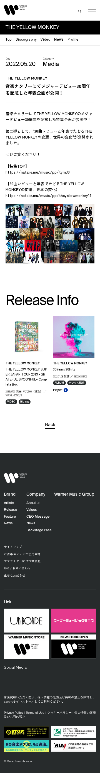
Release (10, 510)
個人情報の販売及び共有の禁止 (59, 697)
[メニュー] (92, 11)
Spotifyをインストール (19, 701)
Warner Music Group (74, 494)
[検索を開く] (80, 11)
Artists (9, 503)
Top (9, 39)
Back (50, 425)
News (58, 39)
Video (45, 39)
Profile (73, 39)
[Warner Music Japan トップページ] (15, 10)
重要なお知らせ (14, 575)
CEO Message (37, 516)
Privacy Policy (13, 713)
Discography (26, 39)
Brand (10, 494)
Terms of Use (35, 713)
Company (35, 494)
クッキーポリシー (59, 713)
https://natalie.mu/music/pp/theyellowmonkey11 (48, 195)
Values (31, 510)
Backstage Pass (39, 530)
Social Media (15, 667)
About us (33, 503)
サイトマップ (13, 547)
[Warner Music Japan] (15, 478)
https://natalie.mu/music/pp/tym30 (38, 172)
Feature (10, 516)
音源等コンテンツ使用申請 (22, 554)
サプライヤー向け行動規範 (22, 561)
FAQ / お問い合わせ (17, 568)
